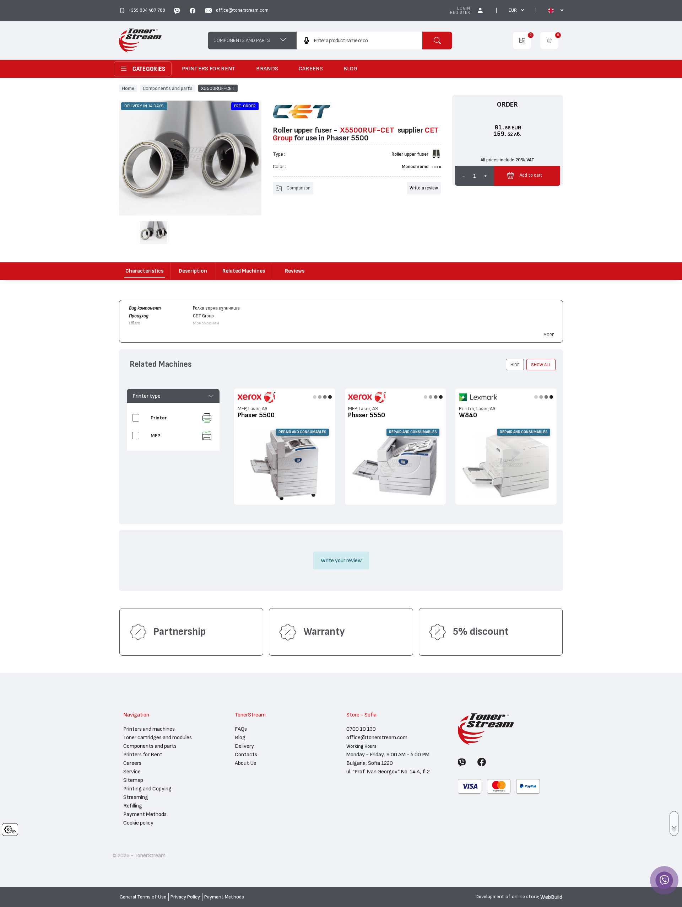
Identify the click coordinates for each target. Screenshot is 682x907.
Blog (240, 737)
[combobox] (359, 40)
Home (128, 88)
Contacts (246, 754)
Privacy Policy (185, 897)
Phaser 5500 (256, 415)
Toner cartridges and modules (157, 737)
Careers (132, 763)
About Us (245, 763)
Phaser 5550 (366, 415)
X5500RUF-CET (218, 88)
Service (132, 771)
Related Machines (243, 271)
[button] (173, 396)
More (548, 335)
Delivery (244, 746)
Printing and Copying (147, 788)
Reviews (294, 271)
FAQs (241, 729)
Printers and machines (149, 729)
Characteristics (144, 271)
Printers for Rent (142, 754)
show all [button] (541, 365)
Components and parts (168, 88)
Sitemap (133, 780)
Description (193, 271)
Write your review (341, 560)
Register (460, 13)
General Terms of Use (143, 897)
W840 (468, 415)
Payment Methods (145, 814)
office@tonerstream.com (376, 737)
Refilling (132, 806)
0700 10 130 (361, 729)
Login (463, 8)
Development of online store (507, 896)
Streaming (135, 797)
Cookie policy (138, 823)
